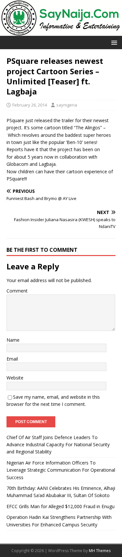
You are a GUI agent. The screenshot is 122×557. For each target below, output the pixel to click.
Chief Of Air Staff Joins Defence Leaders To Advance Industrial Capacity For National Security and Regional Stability (58, 444)
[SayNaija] (61, 32)
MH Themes (100, 550)
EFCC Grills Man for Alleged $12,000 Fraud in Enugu (61, 506)
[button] (113, 42)
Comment (17, 291)
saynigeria (66, 105)
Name (13, 340)
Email (12, 359)
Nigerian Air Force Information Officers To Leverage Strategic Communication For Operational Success (61, 470)
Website (15, 378)
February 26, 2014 (29, 105)
